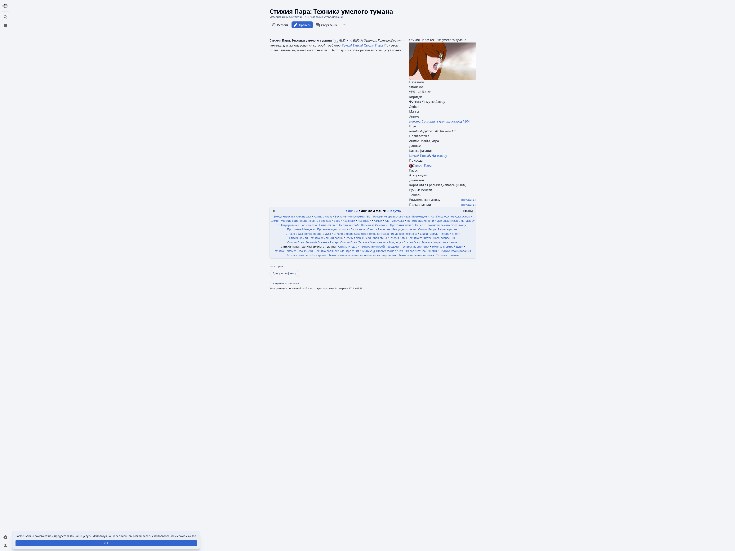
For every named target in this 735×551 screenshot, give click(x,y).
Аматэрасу (304, 216)
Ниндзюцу (439, 156)
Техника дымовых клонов (379, 251)
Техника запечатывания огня (418, 251)
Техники (351, 211)
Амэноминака (323, 216)
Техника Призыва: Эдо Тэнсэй (293, 251)
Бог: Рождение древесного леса (388, 216)
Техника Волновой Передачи (379, 246)
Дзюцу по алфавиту (284, 273)
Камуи (378, 220)
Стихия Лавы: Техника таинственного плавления (422, 238)
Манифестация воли (420, 220)
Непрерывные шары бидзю (298, 225)
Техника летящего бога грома (306, 255)
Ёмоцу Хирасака (284, 216)
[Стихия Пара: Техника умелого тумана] (442, 61)
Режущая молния (404, 229)
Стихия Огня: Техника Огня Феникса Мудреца (370, 242)
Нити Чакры (327, 225)
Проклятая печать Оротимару (445, 225)
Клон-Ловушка (394, 220)
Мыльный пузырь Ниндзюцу (455, 220)
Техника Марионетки (415, 246)
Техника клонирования (455, 251)
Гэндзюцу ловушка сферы (453, 216)
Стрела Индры (348, 246)
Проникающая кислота (332, 229)
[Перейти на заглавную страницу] (5, 6)
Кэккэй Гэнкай (419, 156)
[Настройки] (5, 537)
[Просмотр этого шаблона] (274, 211)
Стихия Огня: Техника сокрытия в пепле (430, 242)
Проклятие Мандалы (301, 229)
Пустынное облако (362, 229)
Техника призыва (447, 255)
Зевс (337, 220)
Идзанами (364, 220)
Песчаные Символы (374, 225)
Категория (276, 266)
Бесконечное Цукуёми (350, 216)
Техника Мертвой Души (447, 246)
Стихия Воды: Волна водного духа (308, 233)
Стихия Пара (422, 165)
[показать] (468, 199)
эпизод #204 (439, 121)
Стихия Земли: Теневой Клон (439, 233)
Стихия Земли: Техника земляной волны (316, 238)
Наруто (394, 211)
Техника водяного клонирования (337, 251)
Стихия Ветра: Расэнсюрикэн (437, 229)
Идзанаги (348, 220)
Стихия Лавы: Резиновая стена (366, 238)
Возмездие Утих (423, 216)
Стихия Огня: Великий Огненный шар (312, 242)
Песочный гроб (348, 225)
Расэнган (384, 229)
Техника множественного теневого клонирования (362, 255)
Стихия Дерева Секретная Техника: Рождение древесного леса (375, 233)
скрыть (467, 211)
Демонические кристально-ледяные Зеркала (301, 220)
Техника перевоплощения (416, 255)
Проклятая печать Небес (406, 225)
